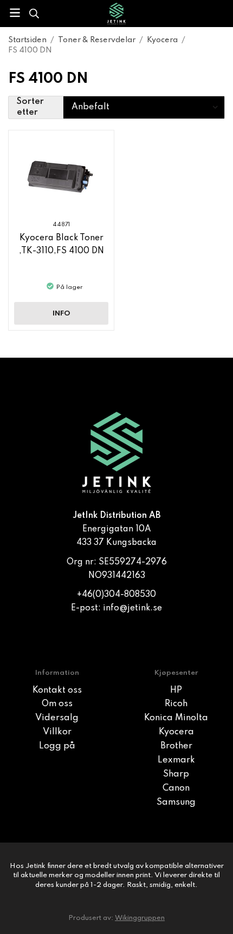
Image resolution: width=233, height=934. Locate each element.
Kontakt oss (57, 690)
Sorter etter (30, 107)
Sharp (176, 774)
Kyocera (176, 732)
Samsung (176, 802)
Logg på (57, 746)
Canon (176, 788)
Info (61, 313)
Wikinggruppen (140, 918)
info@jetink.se (132, 608)
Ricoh (176, 704)
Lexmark (176, 760)
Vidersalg (57, 718)
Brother (176, 746)
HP (176, 690)
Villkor (57, 732)
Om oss (57, 704)
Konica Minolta (176, 718)
